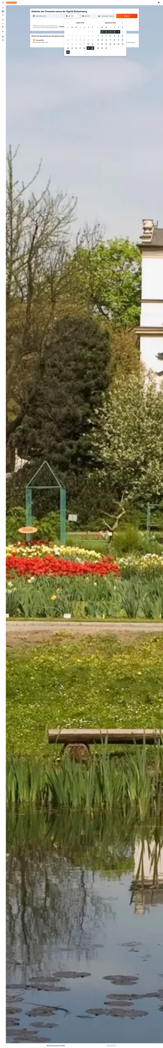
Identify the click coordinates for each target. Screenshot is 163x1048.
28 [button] (84, 48)
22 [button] (88, 44)
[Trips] (3, 31)
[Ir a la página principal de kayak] (11, 3)
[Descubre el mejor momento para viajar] (3, 27)
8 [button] (88, 36)
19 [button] (76, 44)
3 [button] (110, 32)
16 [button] (92, 40)
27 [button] (80, 48)
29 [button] (88, 48)
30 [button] (92, 48)
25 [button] (72, 48)
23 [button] (92, 44)
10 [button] (68, 40)
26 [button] (76, 48)
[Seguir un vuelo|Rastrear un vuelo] (3, 23)
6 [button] (80, 36)
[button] (3, 2)
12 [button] (76, 40)
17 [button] (68, 44)
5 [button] (76, 36)
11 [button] (72, 40)
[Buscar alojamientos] (3, 11)
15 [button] (88, 40)
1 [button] (88, 32)
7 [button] (84, 36)
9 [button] (92, 36)
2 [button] (92, 32)
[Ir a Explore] (3, 19)
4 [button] (72, 36)
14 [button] (84, 40)
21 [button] (84, 44)
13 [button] (80, 40)
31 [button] (68, 52)
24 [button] (68, 48)
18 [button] (72, 44)
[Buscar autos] (3, 15)
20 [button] (80, 44)
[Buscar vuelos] (3, 7)
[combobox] (49, 16)
